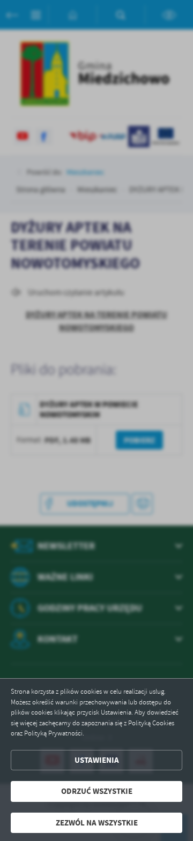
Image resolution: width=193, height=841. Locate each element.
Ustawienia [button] (97, 760)
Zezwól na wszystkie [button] (97, 822)
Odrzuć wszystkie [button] (96, 791)
